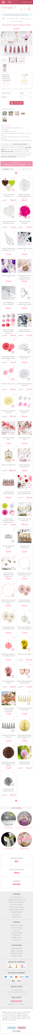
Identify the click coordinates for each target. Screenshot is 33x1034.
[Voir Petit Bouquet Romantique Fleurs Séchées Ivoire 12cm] (17, 113)
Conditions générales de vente (16, 900)
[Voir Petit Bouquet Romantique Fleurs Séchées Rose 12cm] (10, 113)
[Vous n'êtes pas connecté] (21, 9)
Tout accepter (11, 1027)
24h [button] (24, 76)
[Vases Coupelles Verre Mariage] (24, 818)
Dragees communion (16, 951)
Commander (18, 103)
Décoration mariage (16, 953)
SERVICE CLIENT (16, 987)
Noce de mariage (16, 933)
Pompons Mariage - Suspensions (14, 165)
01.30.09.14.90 (16, 990)
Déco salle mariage (12, 19)
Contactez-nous (16, 917)
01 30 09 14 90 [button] (27, 2)
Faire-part (16, 930)
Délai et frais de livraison (16, 907)
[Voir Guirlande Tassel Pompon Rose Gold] (23, 113)
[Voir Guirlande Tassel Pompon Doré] (4, 119)
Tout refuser (22, 1027)
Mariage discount (16, 937)
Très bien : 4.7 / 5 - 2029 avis (16, 1004)
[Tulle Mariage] (8, 839)
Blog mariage (16, 940)
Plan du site (16, 914)
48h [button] (24, 78)
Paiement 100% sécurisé (16, 909)
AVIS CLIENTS (16, 997)
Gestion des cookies (16, 904)
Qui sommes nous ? (16, 897)
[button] (3, 39)
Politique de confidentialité (16, 902)
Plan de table (16, 935)
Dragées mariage (17, 956)
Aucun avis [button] (24, 84)
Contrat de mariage (16, 928)
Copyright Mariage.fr (16, 912)
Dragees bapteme (16, 948)
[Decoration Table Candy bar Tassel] (16, 43)
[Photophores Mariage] (8, 818)
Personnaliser (16, 1031)
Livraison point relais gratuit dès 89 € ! (16, 14)
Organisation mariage (16, 925)
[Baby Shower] (24, 839)
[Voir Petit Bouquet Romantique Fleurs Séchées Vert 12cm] (4, 113)
